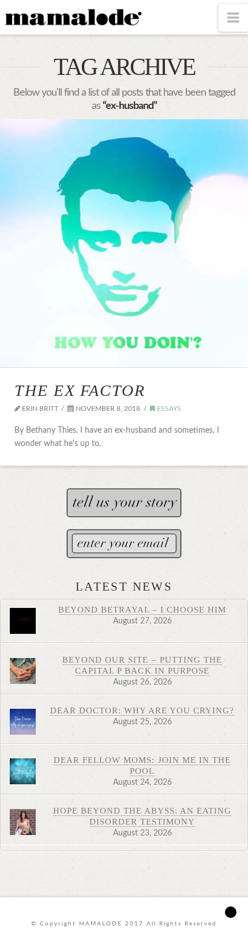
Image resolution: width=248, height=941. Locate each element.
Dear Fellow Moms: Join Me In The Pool (142, 765)
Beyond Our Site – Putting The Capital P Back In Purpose (142, 665)
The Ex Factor (79, 390)
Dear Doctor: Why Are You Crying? (142, 710)
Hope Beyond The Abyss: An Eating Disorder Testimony (142, 816)
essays (168, 408)
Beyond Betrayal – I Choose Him (142, 609)
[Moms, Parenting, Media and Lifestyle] (72, 16)
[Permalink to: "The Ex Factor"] (124, 243)
